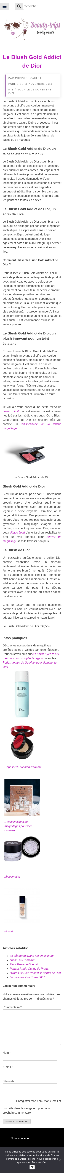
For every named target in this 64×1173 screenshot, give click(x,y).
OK (32, 1167)
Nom (6, 1052)
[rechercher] (19, 6)
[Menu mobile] (4, 6)
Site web (8, 1081)
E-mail (8, 1066)
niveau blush (11, 411)
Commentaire (12, 1007)
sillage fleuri (17, 532)
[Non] (59, 1160)
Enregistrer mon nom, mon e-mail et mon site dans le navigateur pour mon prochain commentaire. (32, 1107)
